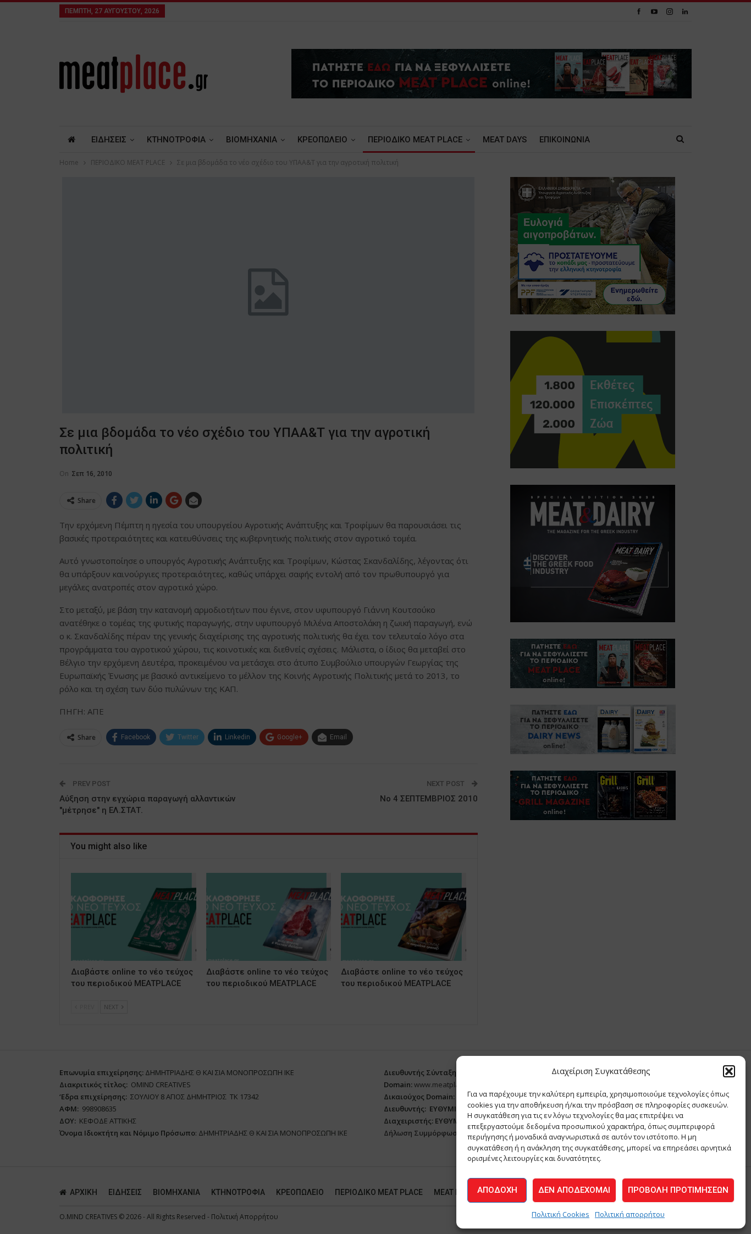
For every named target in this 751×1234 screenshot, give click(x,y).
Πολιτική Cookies (560, 1214)
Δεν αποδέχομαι (574, 1190)
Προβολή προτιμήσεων (678, 1190)
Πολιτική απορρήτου (630, 1214)
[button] (729, 1071)
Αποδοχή (497, 1190)
